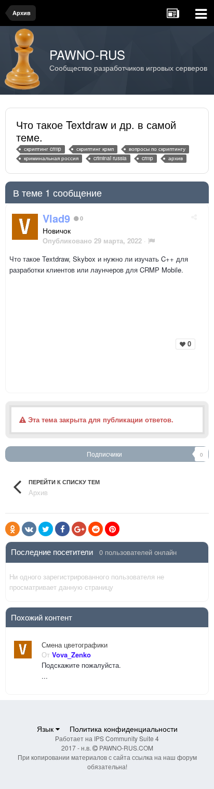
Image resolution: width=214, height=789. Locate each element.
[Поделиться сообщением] (194, 217)
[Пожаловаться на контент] (151, 240)
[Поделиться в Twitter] (45, 529)
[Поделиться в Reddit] (95, 529)
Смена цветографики (75, 645)
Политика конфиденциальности (124, 728)
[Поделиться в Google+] (79, 529)
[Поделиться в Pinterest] (112, 529)
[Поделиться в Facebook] (62, 529)
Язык (46, 728)
